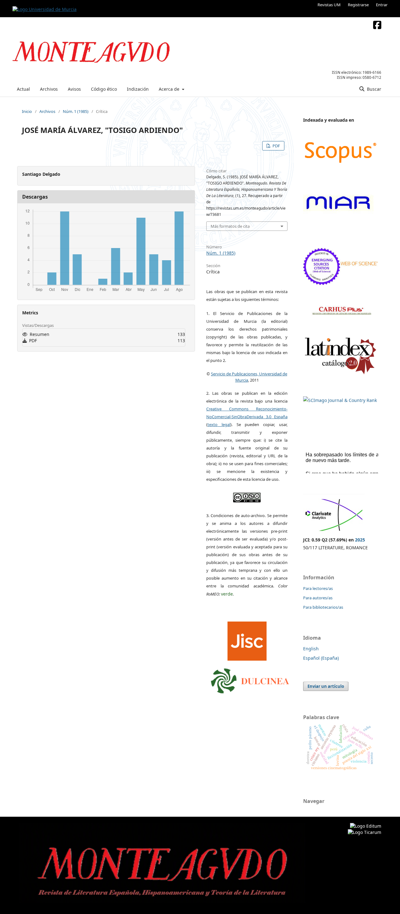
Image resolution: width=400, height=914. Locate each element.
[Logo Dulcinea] (250, 679)
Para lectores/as (318, 588)
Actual (23, 89)
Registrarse (358, 5)
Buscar (373, 89)
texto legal (219, 424)
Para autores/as (317, 598)
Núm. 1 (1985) (75, 111)
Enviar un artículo (326, 686)
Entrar (382, 5)
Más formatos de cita (230, 226)
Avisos (74, 89)
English (311, 649)
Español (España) (321, 658)
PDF (276, 146)
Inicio (27, 111)
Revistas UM (329, 5)
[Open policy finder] (247, 639)
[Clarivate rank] (334, 532)
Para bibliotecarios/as (323, 607)
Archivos (49, 89)
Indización (138, 89)
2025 (360, 540)
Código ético (104, 89)
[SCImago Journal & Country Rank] (340, 400)
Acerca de (170, 89)
